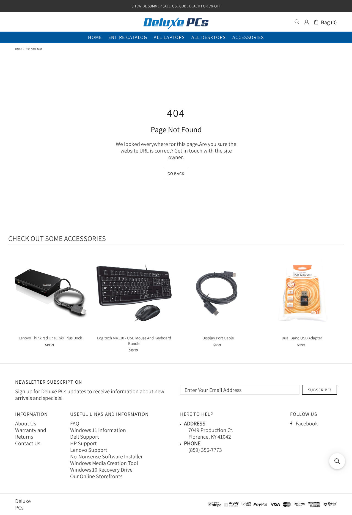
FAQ (74, 423)
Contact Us (27, 443)
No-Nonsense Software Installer (106, 456)
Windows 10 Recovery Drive (101, 469)
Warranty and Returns (30, 433)
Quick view (50, 298)
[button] (337, 461)
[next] (338, 305)
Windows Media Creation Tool (104, 463)
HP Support (83, 443)
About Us (25, 423)
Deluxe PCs (176, 22)
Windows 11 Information (98, 430)
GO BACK (176, 173)
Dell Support (84, 436)
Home (18, 49)
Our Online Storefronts (96, 476)
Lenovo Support (88, 450)
